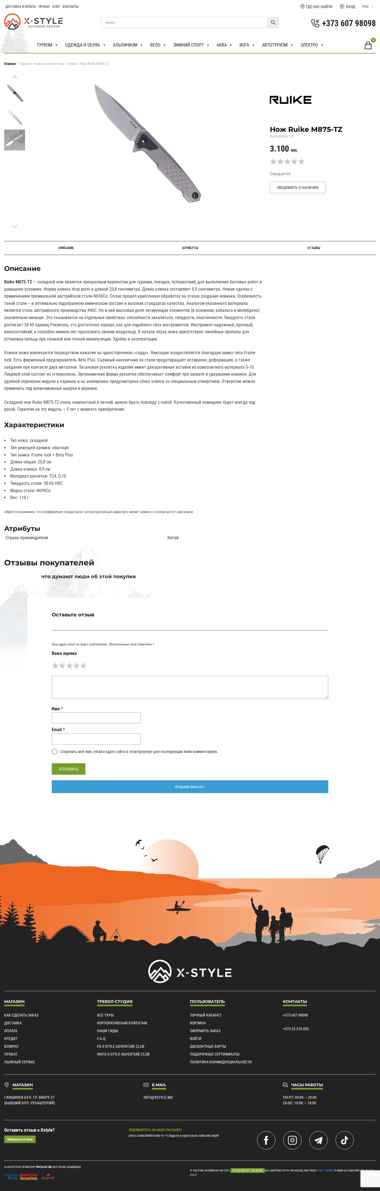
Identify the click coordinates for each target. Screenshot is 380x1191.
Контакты (70, 7)
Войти (195, 1038)
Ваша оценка (64, 653)
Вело (155, 45)
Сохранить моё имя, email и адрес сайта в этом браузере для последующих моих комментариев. (139, 751)
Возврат (11, 1046)
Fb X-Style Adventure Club (120, 1046)
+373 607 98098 (295, 1015)
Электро (309, 45)
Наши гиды (107, 1031)
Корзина (198, 1023)
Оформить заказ (205, 1031)
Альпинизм (125, 45)
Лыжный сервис (19, 1062)
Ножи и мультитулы (49, 63)
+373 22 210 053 (296, 1029)
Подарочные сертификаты (215, 1054)
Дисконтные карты (208, 1046)
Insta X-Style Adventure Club (123, 1054)
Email (58, 729)
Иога (244, 45)
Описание (66, 248)
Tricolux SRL (44, 1166)
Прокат (44, 7)
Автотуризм (275, 45)
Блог (56, 7)
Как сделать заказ (21, 1015)
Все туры (105, 1015)
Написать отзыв (20, 1139)
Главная (10, 63)
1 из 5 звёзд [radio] (55, 665)
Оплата (10, 1031)
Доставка (13, 1023)
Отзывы (313, 248)
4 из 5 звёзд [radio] (76, 665)
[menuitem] (14, 93)
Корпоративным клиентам (122, 1023)
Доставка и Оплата (21, 7)
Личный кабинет (206, 1015)
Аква (222, 45)
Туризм (44, 45)
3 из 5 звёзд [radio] (69, 665)
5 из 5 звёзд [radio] (83, 665)
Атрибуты (190, 248)
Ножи (72, 63)
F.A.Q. (101, 1038)
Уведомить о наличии (298, 187)
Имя (57, 708)
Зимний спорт (188, 45)
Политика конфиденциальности (221, 1062)
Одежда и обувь (82, 45)
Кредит (11, 1038)
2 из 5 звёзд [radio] (62, 665)
